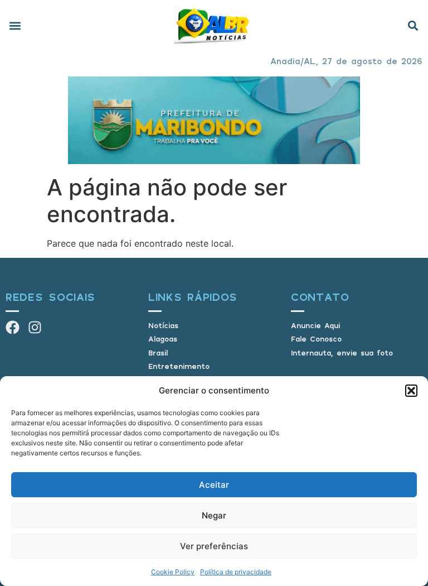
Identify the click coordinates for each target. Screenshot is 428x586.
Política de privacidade (235, 572)
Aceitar (214, 484)
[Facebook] (13, 327)
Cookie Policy (172, 572)
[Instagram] (35, 327)
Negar (214, 515)
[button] (411, 390)
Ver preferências (214, 546)
